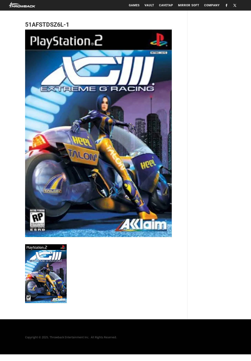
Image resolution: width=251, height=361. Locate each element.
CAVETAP (166, 5)
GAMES (134, 5)
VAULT (149, 5)
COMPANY (212, 5)
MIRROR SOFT (188, 5)
